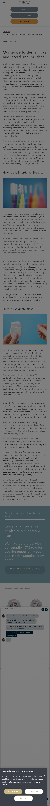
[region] (23, 787)
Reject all (34, 791)
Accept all (13, 791)
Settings (23, 798)
